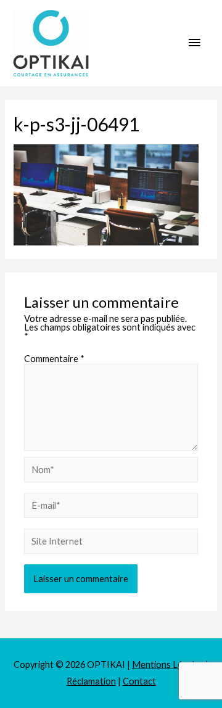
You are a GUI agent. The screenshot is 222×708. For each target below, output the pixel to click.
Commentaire (54, 358)
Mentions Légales (168, 664)
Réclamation (91, 681)
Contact (139, 681)
